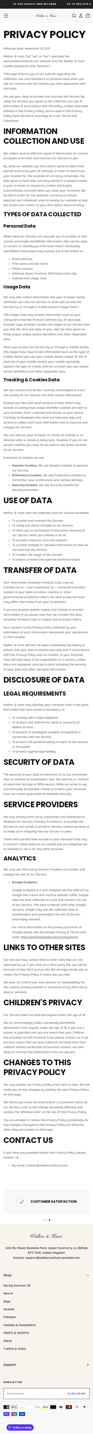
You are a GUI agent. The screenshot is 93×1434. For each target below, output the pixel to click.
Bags (6, 1301)
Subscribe (76, 1393)
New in (8, 1293)
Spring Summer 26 (16, 1285)
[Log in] (80, 15)
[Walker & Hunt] (46, 1236)
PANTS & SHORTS (16, 1333)
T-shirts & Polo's (14, 1349)
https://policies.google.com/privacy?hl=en (49, 937)
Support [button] (9, 1365)
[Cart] (87, 15)
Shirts (7, 1341)
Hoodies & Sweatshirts (19, 1325)
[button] (6, 15)
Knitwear (9, 1317)
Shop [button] (7, 1275)
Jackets (8, 1309)
